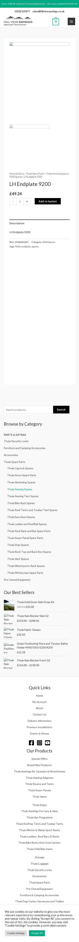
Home (39, 695)
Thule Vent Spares (18, 559)
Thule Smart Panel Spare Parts (25, 538)
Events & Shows (39, 733)
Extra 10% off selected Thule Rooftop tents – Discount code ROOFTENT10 (39, 3)
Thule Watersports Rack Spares (26, 565)
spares (35, 246)
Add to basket (48, 201)
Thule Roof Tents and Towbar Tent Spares (32, 510)
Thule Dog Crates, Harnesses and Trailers (39, 901)
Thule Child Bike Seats (39, 849)
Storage (39, 857)
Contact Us (39, 714)
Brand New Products (39, 765)
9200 (18, 246)
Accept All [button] (37, 933)
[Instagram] (39, 743)
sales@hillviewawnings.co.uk (48, 11)
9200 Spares (15, 176)
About (39, 708)
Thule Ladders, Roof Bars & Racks (39, 836)
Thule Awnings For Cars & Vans (39, 811)
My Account (39, 702)
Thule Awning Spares (19, 489)
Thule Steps (39, 804)
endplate (26, 246)
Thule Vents (39, 796)
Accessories (11, 455)
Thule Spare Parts (14, 461)
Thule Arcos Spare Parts (21, 475)
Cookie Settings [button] (16, 933)
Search (61, 409)
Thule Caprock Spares (20, 468)
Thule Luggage (39, 863)
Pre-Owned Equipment (17, 579)
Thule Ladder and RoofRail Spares (27, 524)
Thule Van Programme (39, 817)
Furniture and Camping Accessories (24, 448)
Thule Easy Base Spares (21, 517)
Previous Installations (39, 727)
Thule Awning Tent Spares (23, 496)
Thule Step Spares (18, 544)
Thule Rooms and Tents (39, 784)
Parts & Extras (15, 434)
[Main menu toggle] (71, 21)
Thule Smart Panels (39, 790)
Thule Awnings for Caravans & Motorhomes (39, 771)
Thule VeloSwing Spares (21, 482)
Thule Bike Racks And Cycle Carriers (39, 842)
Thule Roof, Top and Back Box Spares (29, 551)
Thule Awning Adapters (39, 777)
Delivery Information (39, 720)
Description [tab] (16, 223)
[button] (63, 21)
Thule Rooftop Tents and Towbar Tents (39, 823)
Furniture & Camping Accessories (39, 895)
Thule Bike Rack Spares (21, 503)
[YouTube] (47, 743)
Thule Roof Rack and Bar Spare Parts (29, 531)
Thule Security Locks (16, 441)
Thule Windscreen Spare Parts (25, 572)
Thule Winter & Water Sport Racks (39, 830)
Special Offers (39, 758)
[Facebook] (31, 743)
